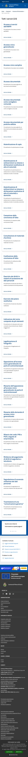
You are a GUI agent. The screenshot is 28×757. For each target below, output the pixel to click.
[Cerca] (25, 5)
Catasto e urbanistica (5, 626)
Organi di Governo (5, 601)
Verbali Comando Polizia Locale (7, 726)
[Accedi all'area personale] (23, 1)
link (25, 749)
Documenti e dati (4, 612)
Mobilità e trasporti (5, 628)
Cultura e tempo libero (6, 621)
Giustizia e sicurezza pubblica (7, 635)
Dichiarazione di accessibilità (7, 737)
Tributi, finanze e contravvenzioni (8, 637)
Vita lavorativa (4, 622)
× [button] (26, 741)
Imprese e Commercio (5, 624)
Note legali (3, 735)
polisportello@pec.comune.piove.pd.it (9, 681)
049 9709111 (12, 686)
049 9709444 (4, 690)
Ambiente (3, 639)
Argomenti (8, 11)
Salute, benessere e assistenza (7, 640)
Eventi (2, 659)
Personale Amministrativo (6, 610)
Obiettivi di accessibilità (6, 739)
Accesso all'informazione (18, 11)
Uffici (2, 604)
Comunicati (3, 651)
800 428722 (16, 692)
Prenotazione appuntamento (7, 699)
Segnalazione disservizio (6, 701)
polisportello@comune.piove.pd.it (8, 684)
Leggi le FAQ (3, 702)
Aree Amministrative (5, 603)
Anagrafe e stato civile (6, 619)
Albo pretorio (4, 717)
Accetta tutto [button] (9, 752)
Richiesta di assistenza (6, 704)
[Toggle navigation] (2, 5)
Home (3, 11)
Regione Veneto (5, 1)
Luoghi (2, 661)
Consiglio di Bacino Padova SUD (8, 720)
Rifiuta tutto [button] (19, 751)
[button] (14, 754)
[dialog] (14, 748)
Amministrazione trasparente (7, 711)
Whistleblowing (4, 724)
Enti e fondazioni (4, 606)
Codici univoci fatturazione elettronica (9, 722)
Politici (2, 608)
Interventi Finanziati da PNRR (7, 719)
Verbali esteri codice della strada (8, 729)
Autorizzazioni (4, 642)
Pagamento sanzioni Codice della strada (9, 728)
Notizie (2, 649)
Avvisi (2, 653)
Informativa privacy (5, 731)
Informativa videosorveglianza (7, 733)
